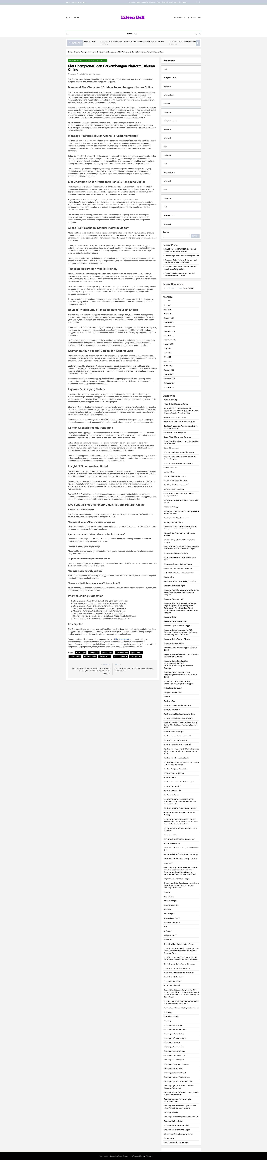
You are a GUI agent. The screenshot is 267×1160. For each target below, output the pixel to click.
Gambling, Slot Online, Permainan (175, 480)
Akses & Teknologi (170, 400)
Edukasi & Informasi (171, 448)
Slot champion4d (122, 639)
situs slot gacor (169, 95)
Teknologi (167, 1021)
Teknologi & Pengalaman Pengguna (176, 1064)
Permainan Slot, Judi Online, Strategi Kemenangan (181, 854)
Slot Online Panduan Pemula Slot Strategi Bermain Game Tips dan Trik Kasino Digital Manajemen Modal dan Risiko (181, 950)
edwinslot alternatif (171, 468)
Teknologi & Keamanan (172, 1043)
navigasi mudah (90, 657)
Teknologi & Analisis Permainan (175, 1029)
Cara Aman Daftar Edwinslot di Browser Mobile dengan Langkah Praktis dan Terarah (85, 41)
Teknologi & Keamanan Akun (174, 1047)
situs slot (167, 138)
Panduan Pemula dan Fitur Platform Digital (179, 782)
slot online (168, 940)
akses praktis (81, 653)
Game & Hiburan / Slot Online (174, 489)
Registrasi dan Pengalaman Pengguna (177, 879)
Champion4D (94, 653)
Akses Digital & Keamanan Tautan (176, 404)
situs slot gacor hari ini (172, 918)
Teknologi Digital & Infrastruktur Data (177, 1077)
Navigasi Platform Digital (173, 692)
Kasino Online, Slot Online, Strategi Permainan (180, 581)
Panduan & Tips (169, 701)
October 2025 (168, 335)
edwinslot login (169, 472)
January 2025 (168, 374)
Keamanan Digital (170, 617)
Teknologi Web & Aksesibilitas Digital (177, 1130)
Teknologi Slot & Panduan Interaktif (176, 1125)
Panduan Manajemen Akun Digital (176, 769)
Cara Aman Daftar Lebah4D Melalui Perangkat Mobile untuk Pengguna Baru (161, 2)
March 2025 (168, 366)
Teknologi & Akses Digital (173, 1025)
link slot (167, 104)
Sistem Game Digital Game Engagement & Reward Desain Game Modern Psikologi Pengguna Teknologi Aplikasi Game (181, 885)
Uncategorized (169, 1138)
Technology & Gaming (171, 1017)
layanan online (136, 653)
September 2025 (169, 340)
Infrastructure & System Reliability (176, 553)
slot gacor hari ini (170, 78)
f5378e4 (73, 74)
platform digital (104, 657)
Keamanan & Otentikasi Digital (174, 586)
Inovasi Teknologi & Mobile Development (178, 568)
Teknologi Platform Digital (173, 1121)
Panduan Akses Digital (172, 710)
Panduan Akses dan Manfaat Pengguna (177, 705)
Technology (168, 1012)
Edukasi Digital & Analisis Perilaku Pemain (179, 452)
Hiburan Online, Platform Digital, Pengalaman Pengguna (88, 60)
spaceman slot (169, 215)
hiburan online (107, 653)
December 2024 (169, 379)
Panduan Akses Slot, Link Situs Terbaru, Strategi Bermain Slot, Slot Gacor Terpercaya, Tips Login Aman (181, 725)
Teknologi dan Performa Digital (175, 1073)
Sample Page (131, 34)
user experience (135, 657)
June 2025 (167, 353)
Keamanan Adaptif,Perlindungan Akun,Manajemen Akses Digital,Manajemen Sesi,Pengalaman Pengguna (181, 592)
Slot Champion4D (120, 657)
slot (165, 69)
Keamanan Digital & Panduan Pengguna (177, 626)
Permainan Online (170, 835)
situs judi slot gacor (171, 901)
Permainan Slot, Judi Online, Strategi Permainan (180, 859)
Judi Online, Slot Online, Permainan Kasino (179, 573)
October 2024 (168, 387)
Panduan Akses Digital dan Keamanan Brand (179, 714)
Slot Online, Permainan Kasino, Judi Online (179, 973)
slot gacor (167, 86)
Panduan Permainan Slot (172, 790)
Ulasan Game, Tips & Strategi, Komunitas (178, 1134)
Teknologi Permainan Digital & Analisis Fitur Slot (181, 1117)
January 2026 (168, 322)
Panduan (167, 697)
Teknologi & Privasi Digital (173, 1068)
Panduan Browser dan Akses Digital (176, 740)
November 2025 (169, 331)
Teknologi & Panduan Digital (174, 1060)
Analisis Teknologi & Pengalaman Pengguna (179, 422)
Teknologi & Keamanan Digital (174, 1051)
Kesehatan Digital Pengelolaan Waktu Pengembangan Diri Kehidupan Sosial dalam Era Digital (180, 674)
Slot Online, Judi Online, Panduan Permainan (179, 964)
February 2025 (169, 370)
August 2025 (168, 344)
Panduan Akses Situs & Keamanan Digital (178, 718)
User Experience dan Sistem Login (176, 1143)
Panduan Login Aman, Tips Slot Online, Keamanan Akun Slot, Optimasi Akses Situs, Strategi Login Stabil (181, 751)
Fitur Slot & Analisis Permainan (175, 476)
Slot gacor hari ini (170, 121)
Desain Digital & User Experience (175, 433)
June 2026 (167, 301)
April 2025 (167, 361)
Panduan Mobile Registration (174, 773)
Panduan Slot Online (171, 795)
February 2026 (169, 318)
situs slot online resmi (172, 922)
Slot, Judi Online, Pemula (172, 981)
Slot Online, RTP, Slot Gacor (173, 977)
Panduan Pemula (170, 778)
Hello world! (189, 288)
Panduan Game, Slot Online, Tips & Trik (177, 745)
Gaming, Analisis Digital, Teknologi (176, 518)
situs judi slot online (171, 905)
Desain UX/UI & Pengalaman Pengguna (177, 437)
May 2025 (167, 357)
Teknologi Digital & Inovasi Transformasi (178, 1081)
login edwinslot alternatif (172, 688)
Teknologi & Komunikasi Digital (175, 1055)
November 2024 (169, 383)
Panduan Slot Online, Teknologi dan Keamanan (180, 808)
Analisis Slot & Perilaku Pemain (175, 417)
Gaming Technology (171, 507)
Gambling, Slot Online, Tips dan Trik (176, 485)
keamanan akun (122, 653)
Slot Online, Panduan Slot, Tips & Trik (177, 968)
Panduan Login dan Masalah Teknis (176, 758)
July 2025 (167, 348)
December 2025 (169, 327)
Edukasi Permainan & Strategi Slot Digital (178, 463)
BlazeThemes (147, 1156)
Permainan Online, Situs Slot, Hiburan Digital (179, 839)
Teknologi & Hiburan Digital (173, 1034)
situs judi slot (169, 896)
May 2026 (167, 305)
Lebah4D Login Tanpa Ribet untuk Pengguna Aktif (182, 256)
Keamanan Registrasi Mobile (174, 643)
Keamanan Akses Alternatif (173, 599)
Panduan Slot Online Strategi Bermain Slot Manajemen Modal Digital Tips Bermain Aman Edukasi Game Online (180, 801)
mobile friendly (74, 657)
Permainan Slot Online (172, 843)
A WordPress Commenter (173, 288)
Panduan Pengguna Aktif (172, 786)
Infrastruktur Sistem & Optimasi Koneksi (178, 564)
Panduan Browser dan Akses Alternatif (177, 736)
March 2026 (168, 314)
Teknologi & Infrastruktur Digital (175, 1038)
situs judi (167, 892)
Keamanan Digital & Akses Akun (175, 621)
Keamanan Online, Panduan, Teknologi (177, 639)
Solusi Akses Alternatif (172, 986)
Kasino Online (169, 577)
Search (166, 232)
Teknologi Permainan (171, 1112)
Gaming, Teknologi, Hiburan (173, 522)
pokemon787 (168, 863)
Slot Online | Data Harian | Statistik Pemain (179, 944)
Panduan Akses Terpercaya (173, 732)
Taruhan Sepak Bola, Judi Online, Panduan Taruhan (181, 1008)
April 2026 (167, 310)
